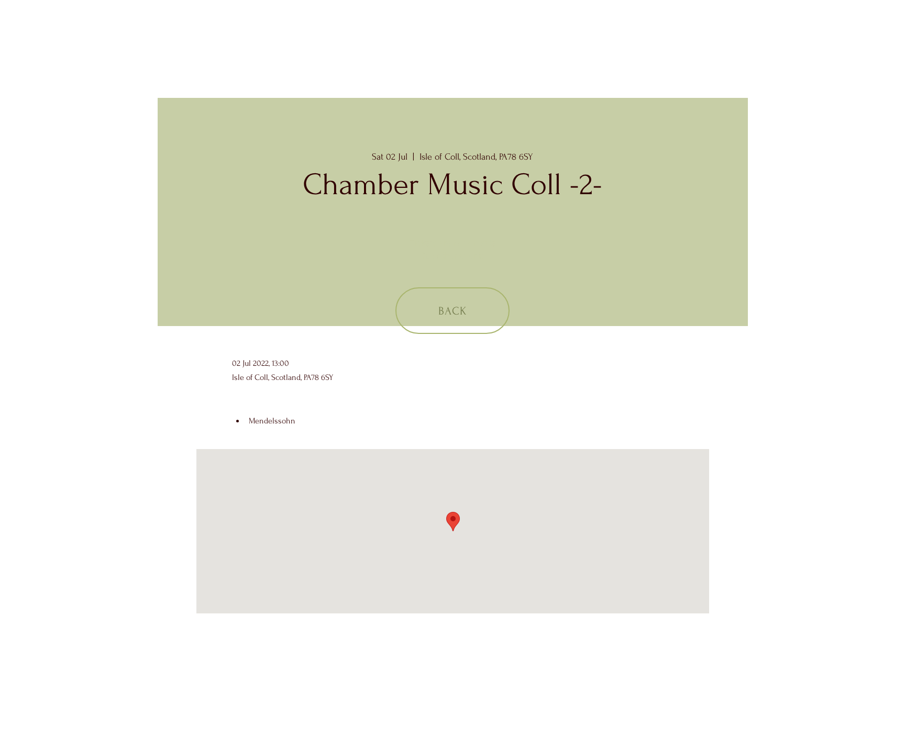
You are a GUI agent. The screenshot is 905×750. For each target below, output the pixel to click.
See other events (452, 256)
